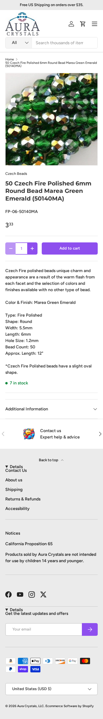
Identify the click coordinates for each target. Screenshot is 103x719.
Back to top (49, 460)
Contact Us (16, 470)
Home (9, 59)
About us (13, 479)
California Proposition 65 (29, 543)
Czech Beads (16, 173)
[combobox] (51, 42)
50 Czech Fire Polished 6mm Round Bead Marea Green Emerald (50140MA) (51, 64)
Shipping (14, 489)
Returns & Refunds (22, 498)
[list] (51, 119)
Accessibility (17, 508)
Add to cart (69, 248)
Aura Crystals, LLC (30, 706)
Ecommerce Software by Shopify (69, 706)
